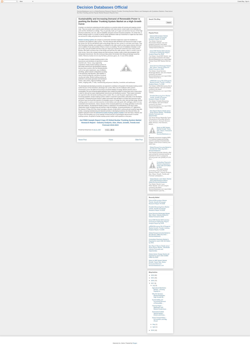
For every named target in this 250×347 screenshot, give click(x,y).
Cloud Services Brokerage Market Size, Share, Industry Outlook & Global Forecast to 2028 (160, 67)
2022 (152, 275)
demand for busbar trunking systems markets (110, 112)
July (154, 285)
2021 (152, 278)
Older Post (139, 140)
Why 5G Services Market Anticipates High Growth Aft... (158, 295)
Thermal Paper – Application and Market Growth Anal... (159, 307)
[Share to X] (110, 130)
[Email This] (106, 130)
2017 (152, 283)
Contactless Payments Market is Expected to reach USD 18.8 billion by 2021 (164, 164)
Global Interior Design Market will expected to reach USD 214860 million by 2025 (159, 255)
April (154, 327)
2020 (152, 280)
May (154, 324)
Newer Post (82, 140)
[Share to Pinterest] (113, 130)
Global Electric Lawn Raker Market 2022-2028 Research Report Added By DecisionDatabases (160, 180)
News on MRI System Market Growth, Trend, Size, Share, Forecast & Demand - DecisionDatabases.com (160, 131)
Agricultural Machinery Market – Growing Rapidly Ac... (159, 289)
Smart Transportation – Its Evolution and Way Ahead (159, 319)
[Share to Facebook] (111, 130)
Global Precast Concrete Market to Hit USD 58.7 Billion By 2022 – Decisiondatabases (160, 148)
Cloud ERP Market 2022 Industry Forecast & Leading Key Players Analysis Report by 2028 (159, 52)
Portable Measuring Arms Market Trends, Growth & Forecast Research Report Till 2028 (159, 97)
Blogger (135, 343)
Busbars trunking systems (86, 39)
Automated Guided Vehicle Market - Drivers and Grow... (159, 313)
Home (111, 140)
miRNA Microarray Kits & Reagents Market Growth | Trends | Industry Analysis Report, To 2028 (160, 82)
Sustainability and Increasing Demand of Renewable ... (159, 301)
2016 (152, 330)
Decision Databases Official (102, 7)
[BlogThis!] (108, 130)
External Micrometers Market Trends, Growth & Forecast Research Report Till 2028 (158, 37)
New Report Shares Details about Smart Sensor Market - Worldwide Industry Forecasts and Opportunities (160, 113)
